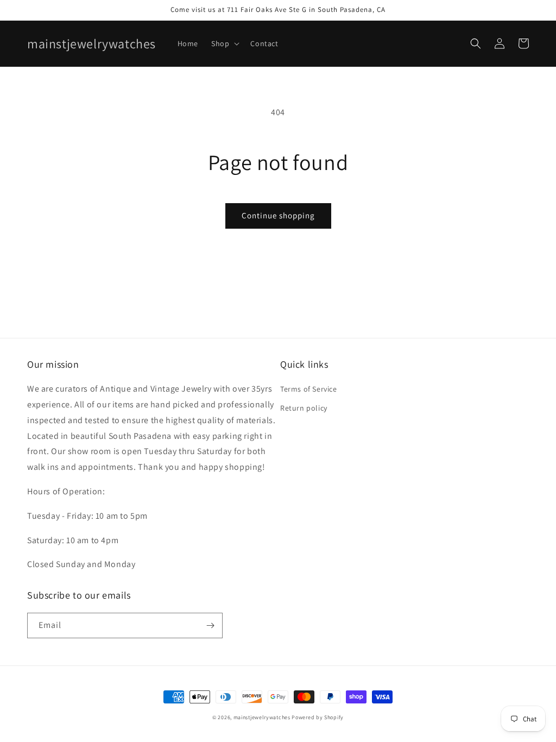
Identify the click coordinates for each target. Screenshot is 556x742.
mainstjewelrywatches (261, 717)
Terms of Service (308, 389)
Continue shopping (278, 215)
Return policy (303, 408)
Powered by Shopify (318, 717)
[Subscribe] (210, 625)
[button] (224, 43)
